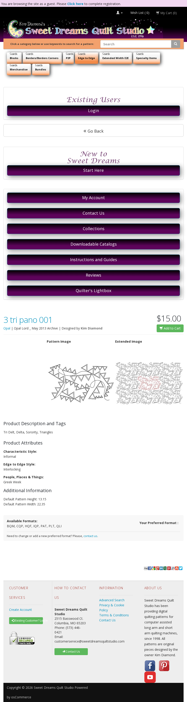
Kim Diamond (91, 328)
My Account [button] (93, 197)
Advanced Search (112, 600)
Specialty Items (146, 58)
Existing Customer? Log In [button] (28, 620)
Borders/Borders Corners (42, 58)
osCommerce (21, 697)
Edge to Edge (86, 58)
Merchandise (19, 69)
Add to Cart (172, 328)
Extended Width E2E (115, 58)
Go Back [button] (93, 130)
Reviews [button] (93, 275)
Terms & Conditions (114, 615)
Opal (6, 328)
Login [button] (93, 110)
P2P (68, 58)
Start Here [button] (93, 170)
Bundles (40, 69)
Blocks (14, 58)
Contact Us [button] (93, 213)
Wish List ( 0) (139, 12)
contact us (90, 536)
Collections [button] (93, 228)
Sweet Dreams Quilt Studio (54, 687)
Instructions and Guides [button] (93, 259)
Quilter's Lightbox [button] (93, 290)
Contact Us (107, 620)
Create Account (20, 609)
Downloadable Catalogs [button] (93, 244)
